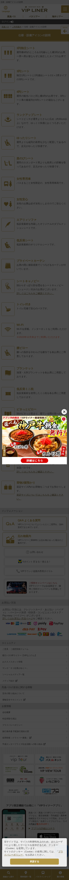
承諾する (34, 861)
